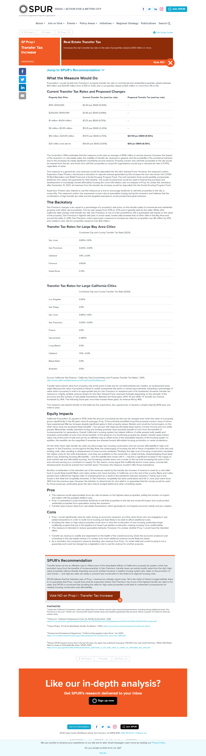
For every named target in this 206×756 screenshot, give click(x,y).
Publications (148, 23)
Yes (101, 753)
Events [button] (71, 23)
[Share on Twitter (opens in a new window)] (22, 79)
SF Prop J (63, 32)
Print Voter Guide (164, 32)
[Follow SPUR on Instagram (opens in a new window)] (161, 9)
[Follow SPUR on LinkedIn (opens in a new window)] (155, 9)
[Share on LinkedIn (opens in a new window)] (22, 87)
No (104, 753)
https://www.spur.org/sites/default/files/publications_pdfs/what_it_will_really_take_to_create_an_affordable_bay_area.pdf (98, 647)
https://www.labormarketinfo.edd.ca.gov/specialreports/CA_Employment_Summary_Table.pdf (86, 635)
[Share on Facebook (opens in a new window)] (22, 71)
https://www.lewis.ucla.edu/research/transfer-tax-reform (126, 626)
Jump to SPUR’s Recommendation (74, 70)
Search (163, 23)
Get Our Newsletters (79, 726)
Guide (47, 32)
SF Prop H (29, 32)
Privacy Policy (158, 742)
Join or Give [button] (55, 23)
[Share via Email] (22, 95)
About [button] (39, 23)
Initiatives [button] (106, 23)
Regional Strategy (127, 23)
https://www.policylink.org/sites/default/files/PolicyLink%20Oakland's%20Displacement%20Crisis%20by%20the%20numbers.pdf (102, 621)
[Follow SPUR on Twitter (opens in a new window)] (149, 9)
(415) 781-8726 (127, 733)
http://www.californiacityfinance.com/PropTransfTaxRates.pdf (76, 380)
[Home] (37, 9)
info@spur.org (140, 733)
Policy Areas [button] (87, 23)
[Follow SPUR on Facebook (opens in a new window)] (143, 9)
